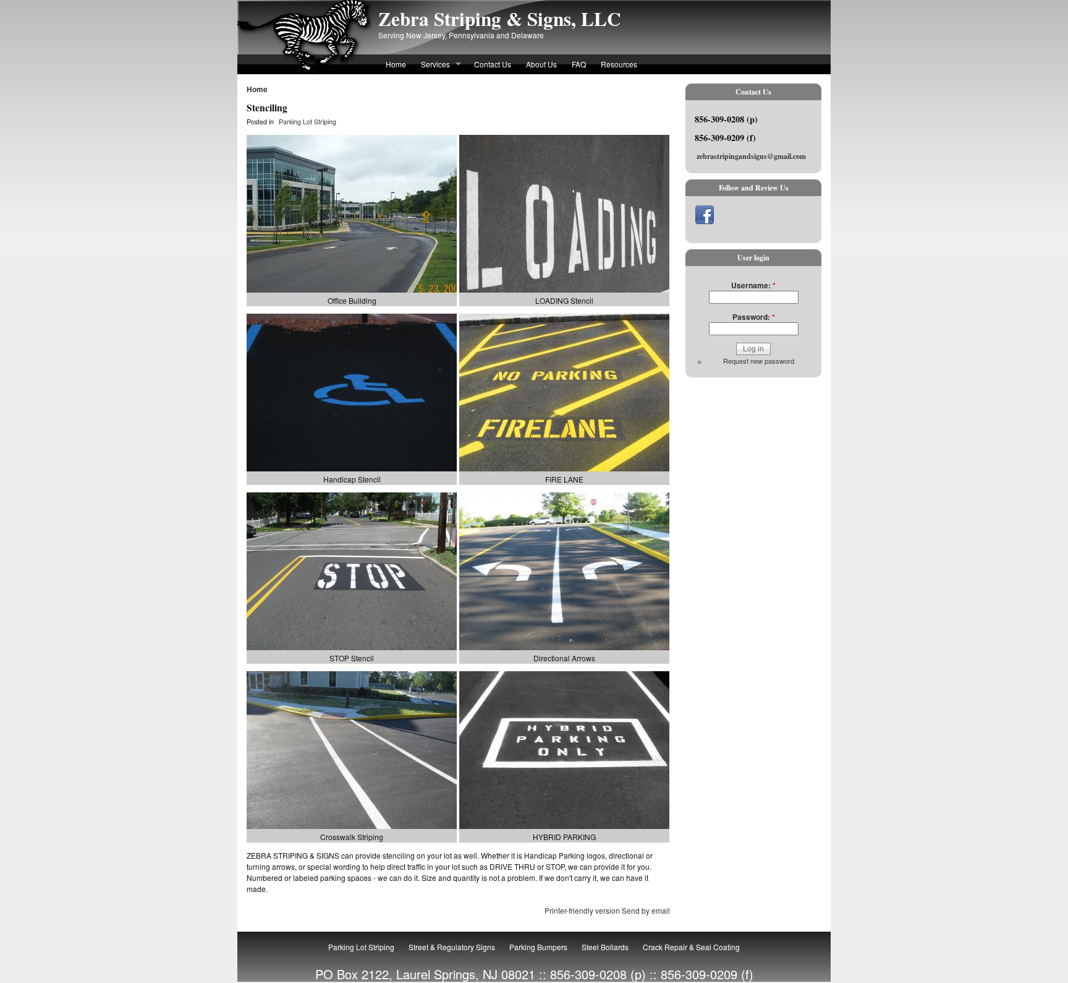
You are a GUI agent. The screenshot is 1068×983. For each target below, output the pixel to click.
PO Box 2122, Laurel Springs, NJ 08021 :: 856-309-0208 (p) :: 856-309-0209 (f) (534, 974)
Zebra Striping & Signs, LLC (499, 18)
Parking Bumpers (538, 947)
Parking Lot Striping (307, 121)
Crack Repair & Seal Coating (691, 947)
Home (396, 64)
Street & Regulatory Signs (452, 947)
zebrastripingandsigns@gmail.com (751, 156)
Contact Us (492, 64)
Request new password (758, 361)
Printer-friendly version (582, 910)
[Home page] (304, 69)
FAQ (579, 64)
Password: (753, 316)
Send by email (646, 910)
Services (431, 65)
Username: (753, 285)
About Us (541, 64)
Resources (619, 64)
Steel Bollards (605, 947)
